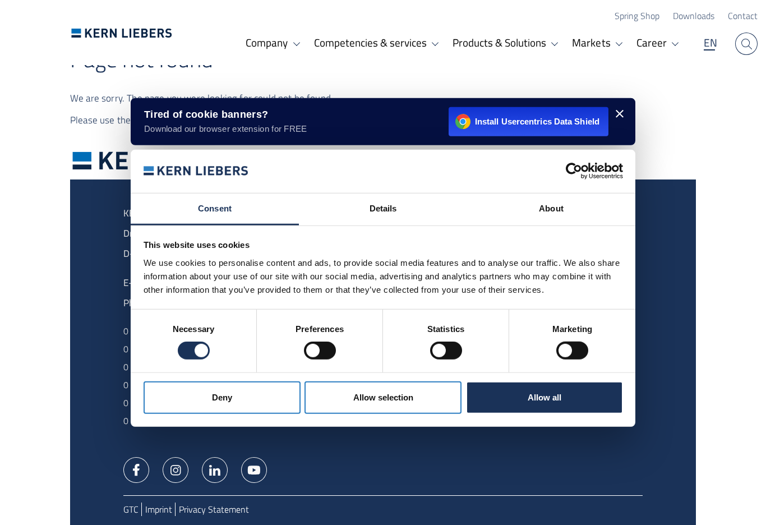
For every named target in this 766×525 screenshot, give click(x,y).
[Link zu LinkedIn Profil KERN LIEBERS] (215, 469)
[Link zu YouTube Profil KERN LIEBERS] (254, 469)
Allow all (544, 397)
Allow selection (383, 397)
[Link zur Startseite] (121, 32)
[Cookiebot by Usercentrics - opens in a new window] (574, 171)
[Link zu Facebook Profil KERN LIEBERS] (136, 469)
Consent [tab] (215, 208)
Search (746, 44)
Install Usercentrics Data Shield (537, 121)
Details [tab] (383, 208)
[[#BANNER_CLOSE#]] (619, 114)
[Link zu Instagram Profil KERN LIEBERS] (175, 469)
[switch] (320, 351)
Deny (222, 397)
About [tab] (551, 208)
